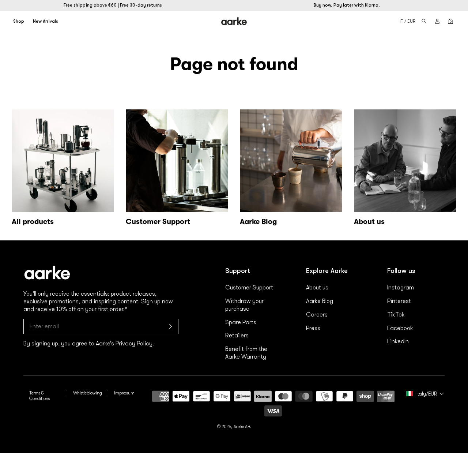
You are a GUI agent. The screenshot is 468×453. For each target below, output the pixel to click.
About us (317, 287)
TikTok (396, 314)
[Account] (437, 21)
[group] (177, 169)
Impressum (124, 393)
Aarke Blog (319, 301)
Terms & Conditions (39, 395)
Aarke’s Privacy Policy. (125, 343)
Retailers (237, 335)
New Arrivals (45, 21)
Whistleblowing (87, 393)
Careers (317, 314)
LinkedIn (398, 341)
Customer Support (249, 287)
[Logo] (234, 21)
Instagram (400, 287)
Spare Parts (240, 322)
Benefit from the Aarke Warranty (246, 353)
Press (313, 328)
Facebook (400, 328)
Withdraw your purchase (244, 305)
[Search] (424, 21)
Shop (18, 21)
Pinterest (399, 301)
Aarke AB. (242, 426)
